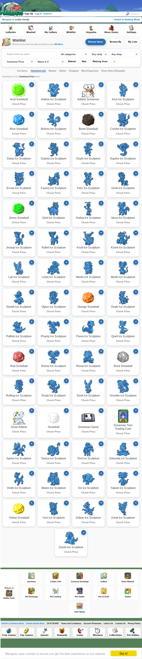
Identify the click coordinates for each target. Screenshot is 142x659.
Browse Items (95, 41)
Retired (72, 61)
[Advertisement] (63, 5)
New (84, 61)
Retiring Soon (100, 61)
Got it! (124, 653)
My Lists (132, 41)
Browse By (115, 41)
